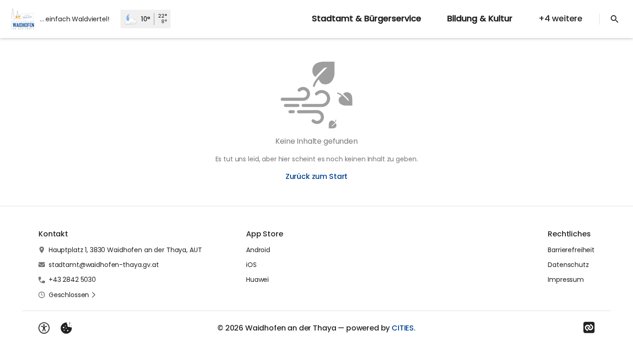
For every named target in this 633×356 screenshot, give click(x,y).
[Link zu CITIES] (589, 327)
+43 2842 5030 (72, 279)
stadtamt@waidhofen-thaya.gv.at (104, 264)
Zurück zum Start (316, 176)
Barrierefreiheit (571, 249)
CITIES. (404, 328)
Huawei (257, 279)
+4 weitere (560, 18)
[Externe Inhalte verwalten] (66, 328)
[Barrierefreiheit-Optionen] (44, 328)
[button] (72, 294)
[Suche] (614, 19)
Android (258, 249)
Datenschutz (568, 264)
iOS (251, 264)
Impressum (566, 279)
